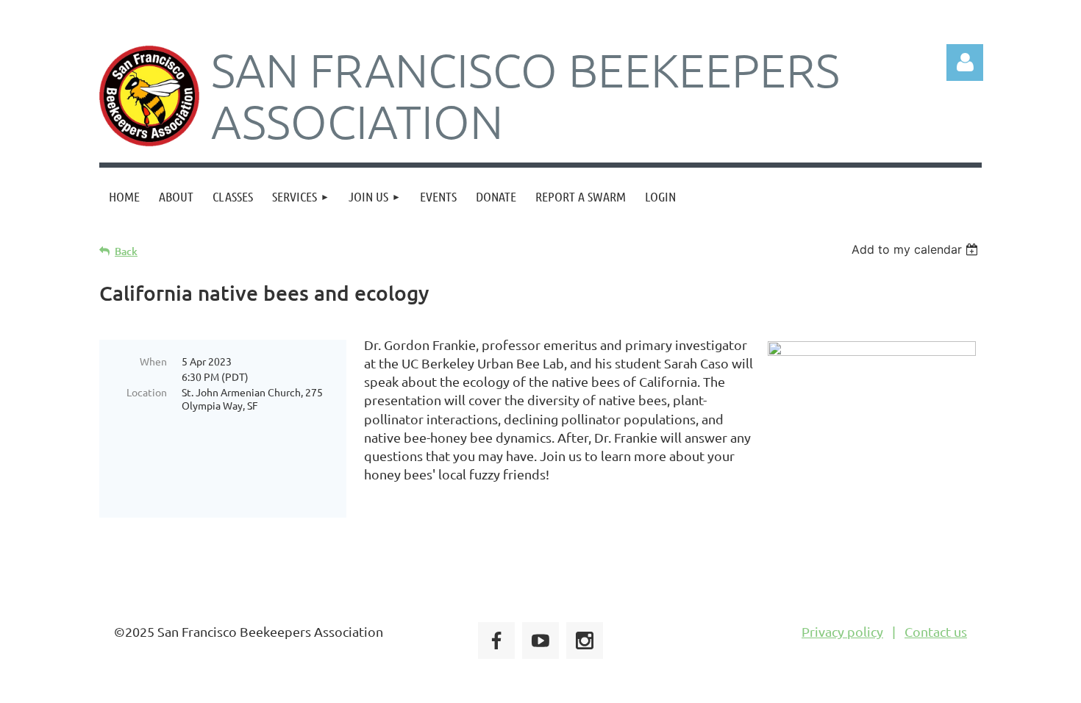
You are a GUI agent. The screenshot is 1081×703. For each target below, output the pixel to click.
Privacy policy (842, 631)
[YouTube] (540, 640)
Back (126, 251)
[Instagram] (584, 640)
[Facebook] (496, 640)
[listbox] (917, 249)
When (153, 361)
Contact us (936, 631)
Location (146, 392)
